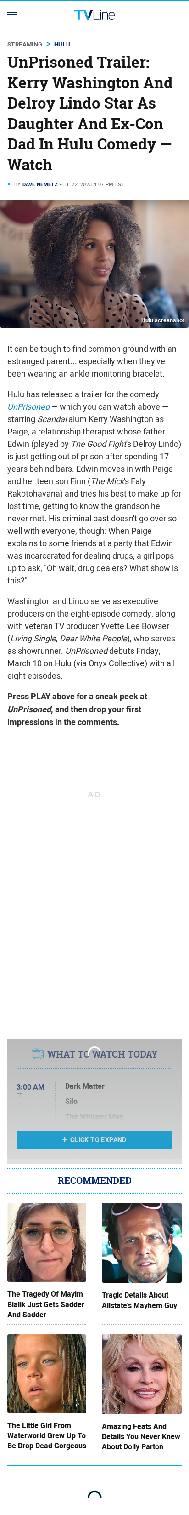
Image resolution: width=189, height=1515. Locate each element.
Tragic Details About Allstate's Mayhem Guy (139, 1300)
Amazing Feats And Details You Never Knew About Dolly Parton (141, 1437)
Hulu (62, 44)
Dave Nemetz (40, 184)
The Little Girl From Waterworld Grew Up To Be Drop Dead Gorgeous (46, 1436)
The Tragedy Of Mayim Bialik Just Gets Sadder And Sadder (45, 1304)
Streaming (25, 44)
